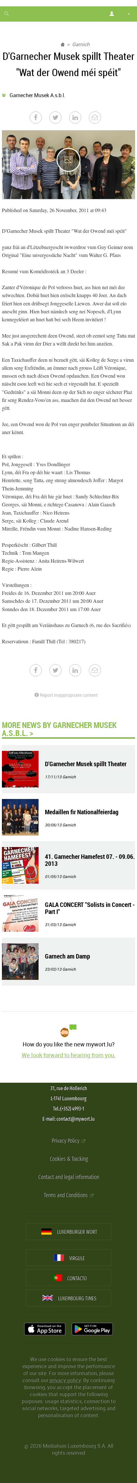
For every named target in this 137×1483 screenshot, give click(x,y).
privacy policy (65, 1380)
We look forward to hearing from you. (69, 1055)
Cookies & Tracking (69, 1159)
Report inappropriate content (68, 695)
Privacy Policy (66, 1140)
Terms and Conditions (66, 1195)
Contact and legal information (68, 1177)
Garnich (81, 44)
